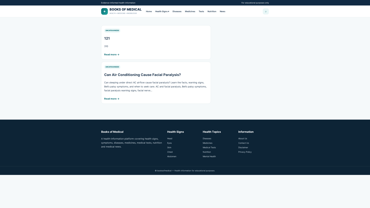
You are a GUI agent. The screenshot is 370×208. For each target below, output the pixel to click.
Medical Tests (209, 147)
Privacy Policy (245, 152)
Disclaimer (243, 147)
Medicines (190, 11)
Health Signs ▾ (162, 11)
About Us (242, 138)
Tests (201, 11)
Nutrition (212, 11)
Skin (169, 147)
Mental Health (209, 156)
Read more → (111, 54)
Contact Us (243, 143)
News (222, 11)
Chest (170, 152)
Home (149, 11)
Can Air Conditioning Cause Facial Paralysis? (142, 75)
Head (169, 138)
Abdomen (171, 156)
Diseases (177, 11)
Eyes (169, 143)
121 (107, 38)
